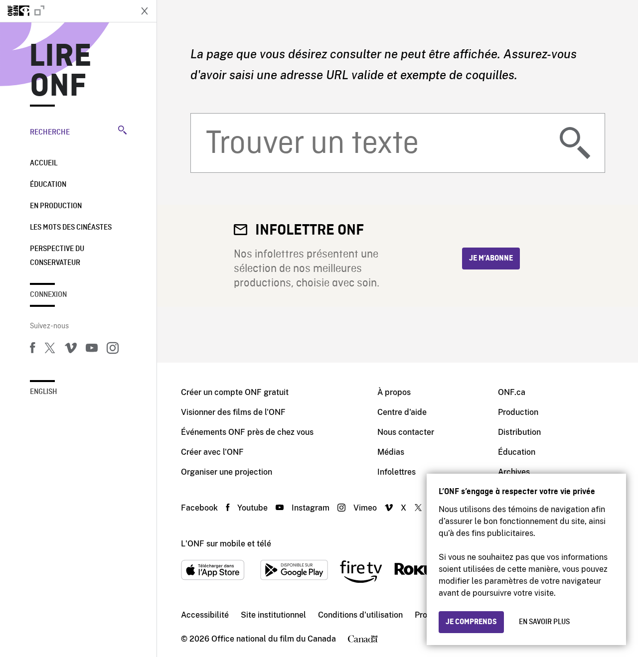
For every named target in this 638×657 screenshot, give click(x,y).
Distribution (519, 432)
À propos (394, 392)
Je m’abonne (491, 259)
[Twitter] (50, 350)
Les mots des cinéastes (71, 228)
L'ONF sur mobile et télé (226, 543)
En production (56, 206)
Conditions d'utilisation (360, 615)
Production (518, 412)
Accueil (43, 163)
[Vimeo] (71, 350)
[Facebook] (32, 350)
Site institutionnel (273, 615)
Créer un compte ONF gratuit (235, 392)
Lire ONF (60, 72)
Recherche (50, 132)
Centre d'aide (402, 412)
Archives (514, 472)
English (43, 392)
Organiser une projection (226, 472)
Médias (390, 452)
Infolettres (396, 472)
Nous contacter (405, 432)
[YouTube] (92, 350)
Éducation (48, 185)
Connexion (48, 295)
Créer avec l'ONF (212, 452)
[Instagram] (113, 350)
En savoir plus (544, 622)
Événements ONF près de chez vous (247, 432)
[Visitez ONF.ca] (65, 10)
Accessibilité (205, 615)
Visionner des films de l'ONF (233, 412)
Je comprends (471, 622)
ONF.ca (511, 392)
